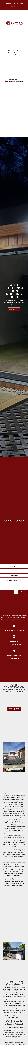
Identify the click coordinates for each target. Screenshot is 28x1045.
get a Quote (14, 709)
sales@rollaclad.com (16, 81)
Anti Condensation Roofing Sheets (14, 291)
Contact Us (14, 309)
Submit (23, 592)
